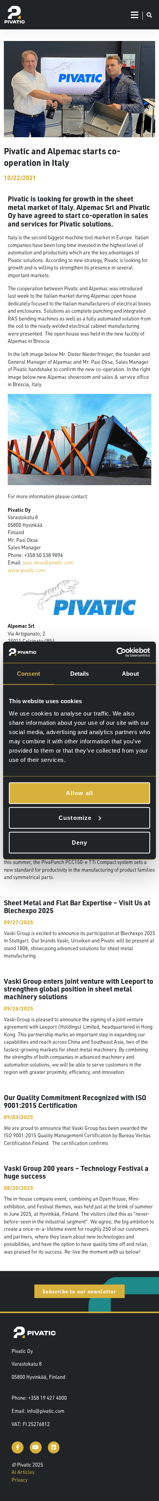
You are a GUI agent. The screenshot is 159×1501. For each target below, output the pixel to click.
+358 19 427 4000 (47, 1398)
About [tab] (130, 673)
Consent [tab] (28, 673)
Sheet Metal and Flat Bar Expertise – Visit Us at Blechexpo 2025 (77, 906)
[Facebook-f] (18, 1447)
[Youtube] (36, 1447)
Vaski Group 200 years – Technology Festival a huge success (76, 1172)
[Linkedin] (54, 1447)
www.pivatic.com (26, 570)
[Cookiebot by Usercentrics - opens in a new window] (116, 652)
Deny (80, 842)
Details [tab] (79, 673)
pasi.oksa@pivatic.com (48, 562)
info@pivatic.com (45, 1411)
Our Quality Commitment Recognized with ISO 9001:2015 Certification (75, 1101)
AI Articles (23, 1472)
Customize (75, 817)
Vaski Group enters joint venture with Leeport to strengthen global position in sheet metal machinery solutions (78, 988)
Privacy (19, 1480)
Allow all (79, 792)
